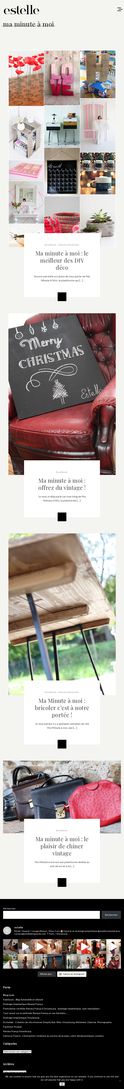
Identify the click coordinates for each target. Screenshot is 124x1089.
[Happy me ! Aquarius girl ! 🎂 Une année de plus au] (84, 946)
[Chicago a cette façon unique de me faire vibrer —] (40, 961)
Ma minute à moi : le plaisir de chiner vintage (62, 846)
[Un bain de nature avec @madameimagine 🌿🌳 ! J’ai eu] (69, 946)
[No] (120, 1080)
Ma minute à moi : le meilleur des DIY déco (62, 260)
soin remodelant (91, 1008)
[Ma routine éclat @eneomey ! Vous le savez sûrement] (84, 961)
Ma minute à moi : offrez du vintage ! (62, 484)
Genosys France (12, 1035)
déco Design (68, 244)
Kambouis (8, 999)
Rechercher (9, 908)
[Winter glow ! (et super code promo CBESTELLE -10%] (98, 946)
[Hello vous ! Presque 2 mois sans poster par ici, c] (54, 946)
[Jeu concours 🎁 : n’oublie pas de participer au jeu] (113, 946)
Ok (62, 1084)
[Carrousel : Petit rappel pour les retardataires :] (113, 961)
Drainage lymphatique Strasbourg (21, 1017)
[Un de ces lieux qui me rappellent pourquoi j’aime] (69, 961)
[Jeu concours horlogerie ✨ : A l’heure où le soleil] (25, 961)
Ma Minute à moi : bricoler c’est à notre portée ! (62, 708)
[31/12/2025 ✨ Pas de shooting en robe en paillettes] (54, 961)
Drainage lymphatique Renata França (23, 1004)
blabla (51, 244)
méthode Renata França (35, 1013)
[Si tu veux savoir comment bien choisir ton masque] (10, 946)
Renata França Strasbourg (17, 1031)
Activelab (8, 1022)
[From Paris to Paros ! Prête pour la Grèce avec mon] (25, 946)
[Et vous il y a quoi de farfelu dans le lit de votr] (40, 946)
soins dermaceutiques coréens (87, 1035)
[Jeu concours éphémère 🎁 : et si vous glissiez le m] (98, 961)
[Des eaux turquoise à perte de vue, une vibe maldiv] (10, 961)
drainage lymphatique (69, 1008)
